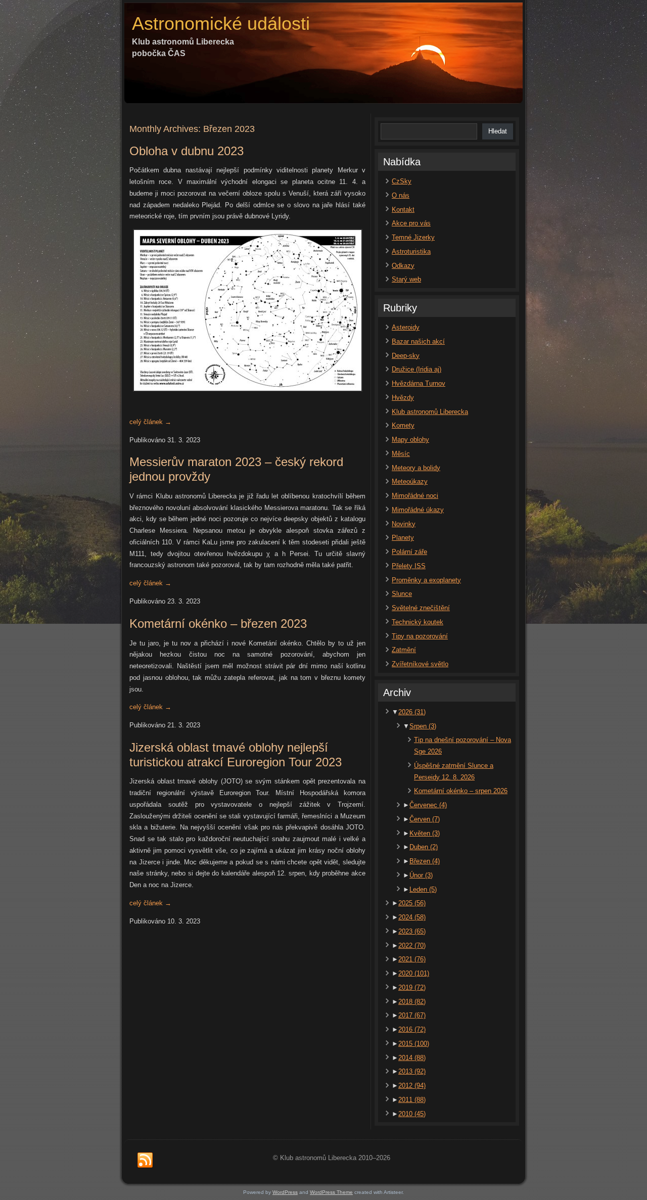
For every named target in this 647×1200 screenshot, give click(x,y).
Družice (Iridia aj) (416, 369)
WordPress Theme (331, 1192)
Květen (424, 833)
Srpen (422, 726)
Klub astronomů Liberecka (430, 412)
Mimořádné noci (415, 495)
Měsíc (401, 453)
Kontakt (403, 209)
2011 (412, 1099)
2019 (412, 987)
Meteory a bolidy (416, 468)
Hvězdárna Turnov (418, 383)
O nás (400, 195)
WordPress (285, 1192)
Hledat (497, 131)
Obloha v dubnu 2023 (186, 151)
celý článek (150, 422)
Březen (424, 861)
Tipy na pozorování (420, 636)
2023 (412, 931)
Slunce (402, 593)
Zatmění (404, 650)
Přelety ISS (409, 566)
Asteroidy (406, 327)
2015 (413, 1043)
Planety (403, 537)
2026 (412, 712)
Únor (421, 875)
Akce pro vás (411, 223)
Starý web (406, 279)
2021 (412, 959)
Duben (423, 847)
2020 (413, 973)
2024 (412, 917)
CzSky (401, 181)
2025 (412, 903)
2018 (412, 1001)
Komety (403, 425)
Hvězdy (403, 397)
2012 (412, 1085)
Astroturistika (411, 251)
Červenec (428, 805)
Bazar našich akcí (418, 341)
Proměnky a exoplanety (426, 580)
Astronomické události (221, 23)
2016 (412, 1029)
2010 (412, 1114)
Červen (424, 819)
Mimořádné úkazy (418, 510)
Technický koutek (417, 622)
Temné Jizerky (413, 237)
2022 (412, 945)
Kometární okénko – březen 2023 (218, 623)
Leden (423, 889)
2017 (412, 1015)
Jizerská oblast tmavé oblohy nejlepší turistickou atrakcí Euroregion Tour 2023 (235, 755)
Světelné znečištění (421, 608)
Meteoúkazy (410, 481)
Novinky (403, 524)
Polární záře (409, 552)
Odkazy (403, 265)
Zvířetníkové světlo (420, 664)
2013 (412, 1071)
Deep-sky (406, 355)
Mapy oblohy (410, 439)
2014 (412, 1057)
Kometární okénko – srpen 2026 (460, 791)
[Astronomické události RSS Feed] (145, 1160)
